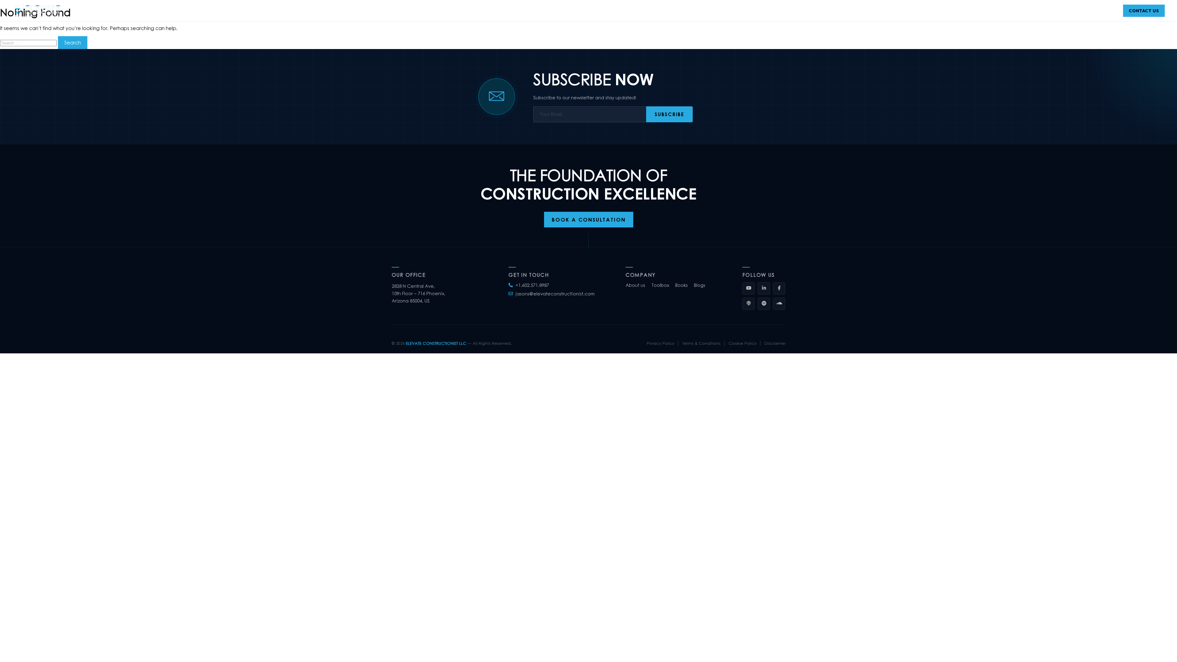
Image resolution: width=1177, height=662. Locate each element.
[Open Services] (493, 10)
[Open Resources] (559, 10)
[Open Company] (461, 10)
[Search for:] (29, 43)
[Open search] (1111, 10)
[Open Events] (522, 10)
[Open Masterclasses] (649, 10)
